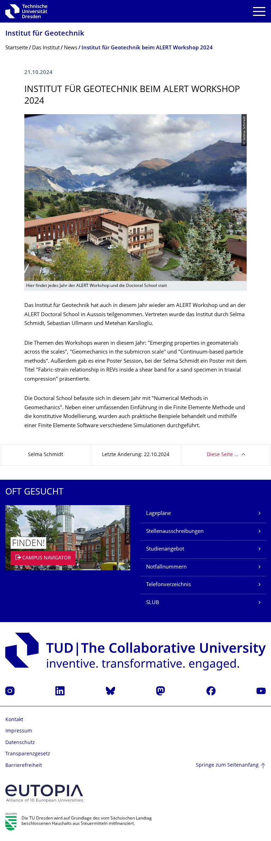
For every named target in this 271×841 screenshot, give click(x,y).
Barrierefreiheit (23, 765)
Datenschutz (20, 743)
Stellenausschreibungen (175, 531)
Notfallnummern (166, 567)
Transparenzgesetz (27, 754)
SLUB (152, 603)
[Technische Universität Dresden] (26, 11)
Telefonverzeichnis (168, 585)
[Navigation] (259, 11)
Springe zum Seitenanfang (227, 765)
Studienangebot (165, 549)
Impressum (18, 731)
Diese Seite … (222, 455)
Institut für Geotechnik (44, 34)
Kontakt (14, 720)
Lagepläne (158, 513)
